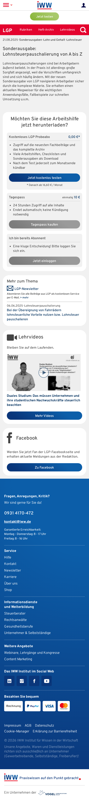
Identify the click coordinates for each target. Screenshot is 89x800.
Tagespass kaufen (44, 225)
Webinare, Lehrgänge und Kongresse (32, 653)
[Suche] (82, 29)
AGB (28, 725)
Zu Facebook (44, 468)
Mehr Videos (44, 416)
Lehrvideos (67, 30)
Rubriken (26, 30)
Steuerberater (14, 613)
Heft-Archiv (46, 30)
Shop (8, 590)
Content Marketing (18, 659)
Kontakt (10, 564)
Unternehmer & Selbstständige (27, 633)
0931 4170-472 (19, 513)
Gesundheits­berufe (18, 626)
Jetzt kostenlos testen (44, 178)
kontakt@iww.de (17, 522)
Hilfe (7, 557)
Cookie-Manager (16, 731)
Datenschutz (44, 725)
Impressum (12, 725)
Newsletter (12, 570)
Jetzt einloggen (44, 261)
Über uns (11, 583)
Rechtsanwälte (15, 620)
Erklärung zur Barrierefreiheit (55, 731)
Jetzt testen (44, 17)
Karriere (10, 577)
